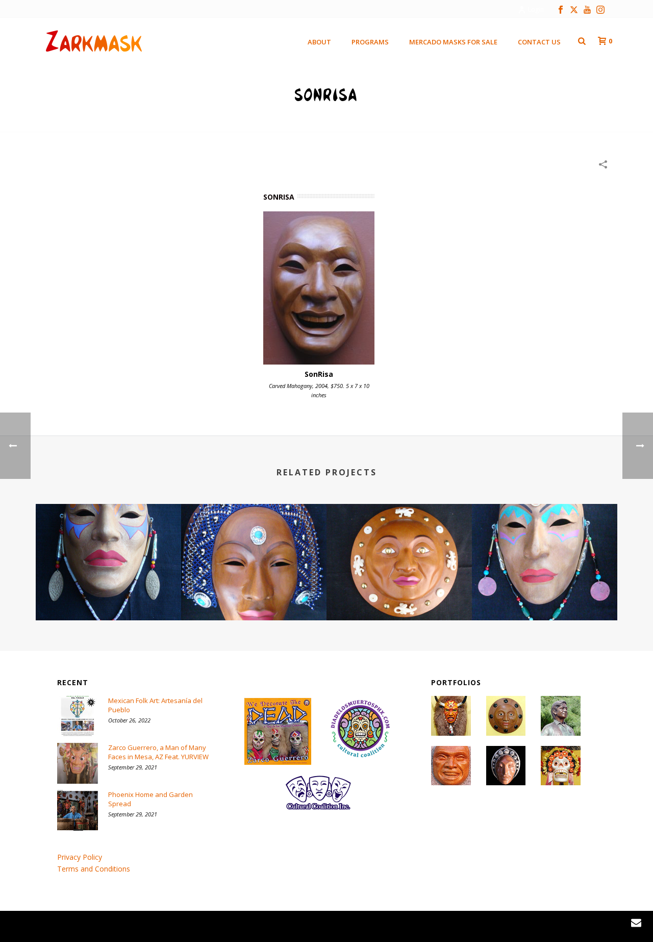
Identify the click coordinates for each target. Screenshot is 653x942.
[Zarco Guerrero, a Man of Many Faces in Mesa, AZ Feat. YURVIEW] (77, 763)
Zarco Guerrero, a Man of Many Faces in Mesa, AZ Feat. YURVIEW (158, 752)
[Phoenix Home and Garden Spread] (77, 810)
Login (536, 9)
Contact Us (539, 41)
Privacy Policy (79, 857)
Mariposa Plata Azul (254, 593)
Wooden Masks (541, 122)
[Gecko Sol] (399, 544)
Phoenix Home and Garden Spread (150, 799)
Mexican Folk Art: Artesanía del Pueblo (155, 705)
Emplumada (544, 593)
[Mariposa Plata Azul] (253, 544)
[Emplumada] (544, 544)
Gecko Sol (399, 593)
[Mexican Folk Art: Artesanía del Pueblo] (77, 716)
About (319, 41)
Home (500, 122)
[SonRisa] (318, 287)
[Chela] (108, 544)
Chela (108, 593)
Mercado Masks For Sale (453, 41)
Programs (370, 41)
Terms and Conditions (93, 869)
